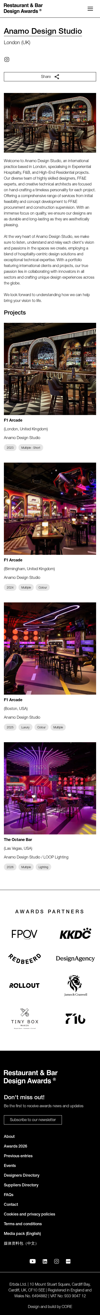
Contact (11, 1205)
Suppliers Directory (21, 1186)
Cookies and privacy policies (29, 1215)
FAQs (8, 1195)
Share (46, 77)
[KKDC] (75, 935)
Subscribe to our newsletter (33, 1120)
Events (10, 1166)
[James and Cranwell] (75, 985)
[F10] (75, 1018)
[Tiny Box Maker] (25, 1018)
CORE (67, 1307)
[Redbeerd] (24, 958)
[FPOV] (24, 935)
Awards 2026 (15, 1147)
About (9, 1137)
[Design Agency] (75, 959)
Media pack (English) (22, 1234)
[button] (90, 9)
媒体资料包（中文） (21, 1244)
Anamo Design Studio (43, 32)
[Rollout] (24, 985)
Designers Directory (21, 1176)
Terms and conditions (23, 1224)
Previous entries (18, 1156)
